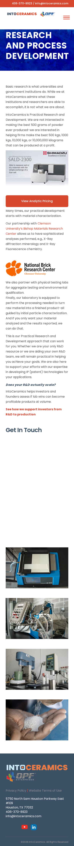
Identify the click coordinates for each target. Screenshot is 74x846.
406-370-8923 (22, 3)
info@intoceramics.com (51, 3)
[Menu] (66, 17)
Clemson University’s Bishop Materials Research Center (34, 228)
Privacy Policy (16, 790)
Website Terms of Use (45, 790)
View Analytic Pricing (37, 201)
